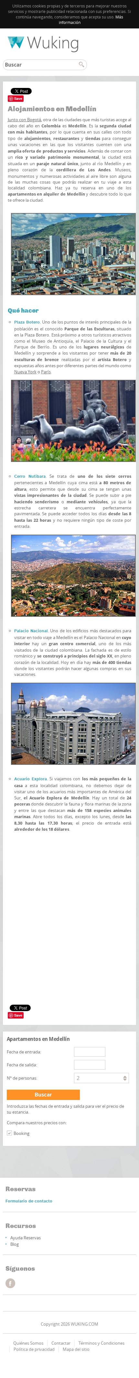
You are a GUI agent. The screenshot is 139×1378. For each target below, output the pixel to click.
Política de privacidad (34, 1349)
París (46, 372)
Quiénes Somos (28, 1343)
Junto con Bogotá (24, 120)
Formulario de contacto (28, 1201)
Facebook (10, 1283)
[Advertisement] (70, 887)
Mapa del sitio (76, 1349)
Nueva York (25, 372)
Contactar (60, 1343)
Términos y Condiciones (101, 1343)
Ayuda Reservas (25, 1238)
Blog (14, 1244)
